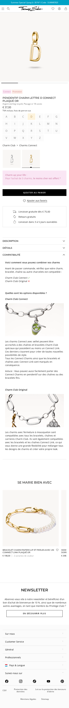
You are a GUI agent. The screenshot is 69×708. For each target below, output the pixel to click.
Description (10, 241)
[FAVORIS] (53, 9)
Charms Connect (28, 145)
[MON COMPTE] (59, 9)
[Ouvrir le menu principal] (2, 9)
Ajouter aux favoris (37, 200)
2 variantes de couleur (24, 555)
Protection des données (20, 690)
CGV (4, 690)
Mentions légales (28, 699)
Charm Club (9, 145)
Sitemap (45, 699)
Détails (7, 247)
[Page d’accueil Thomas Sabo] (8, 9)
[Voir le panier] (66, 9)
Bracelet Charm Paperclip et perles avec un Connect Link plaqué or (28, 551)
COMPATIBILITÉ (11, 254)
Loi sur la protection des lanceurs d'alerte (50, 690)
